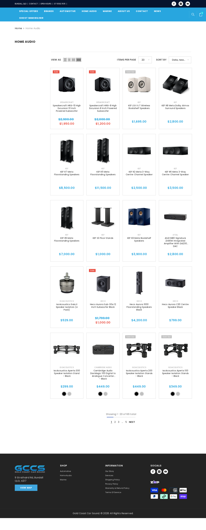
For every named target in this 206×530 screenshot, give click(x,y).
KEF (139, 102)
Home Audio (32, 28)
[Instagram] (159, 471)
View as (56, 59)
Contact (33, 4)
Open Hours (45, 4)
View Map (26, 487)
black (64, 394)
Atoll (175, 235)
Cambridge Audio (103, 367)
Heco (103, 301)
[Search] (193, 14)
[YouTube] (165, 471)
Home (18, 28)
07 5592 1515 (59, 4)
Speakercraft (67, 102)
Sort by (161, 59)
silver (69, 394)
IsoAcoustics (67, 301)
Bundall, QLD (20, 4)
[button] (65, 60)
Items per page (126, 59)
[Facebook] (153, 471)
